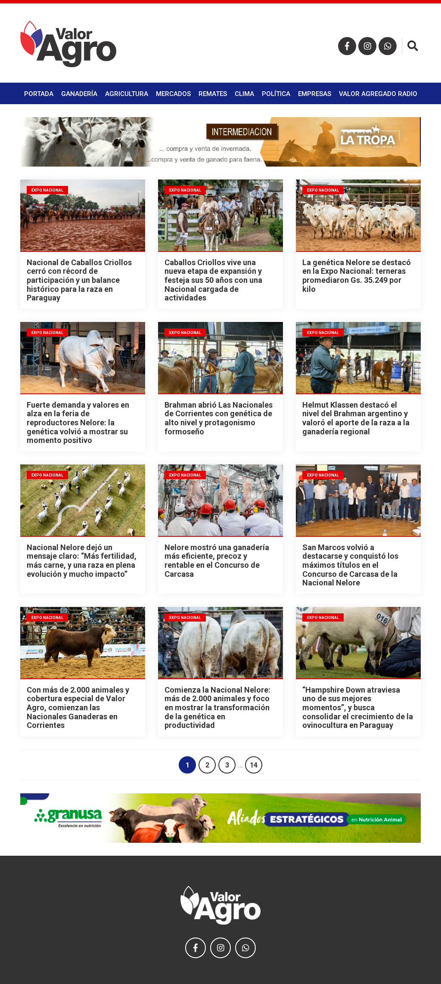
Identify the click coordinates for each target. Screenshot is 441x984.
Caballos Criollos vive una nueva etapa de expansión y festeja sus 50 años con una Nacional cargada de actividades (213, 280)
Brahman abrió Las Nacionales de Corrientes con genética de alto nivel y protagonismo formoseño (219, 418)
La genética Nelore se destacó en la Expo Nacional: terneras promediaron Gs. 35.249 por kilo (356, 276)
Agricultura (126, 94)
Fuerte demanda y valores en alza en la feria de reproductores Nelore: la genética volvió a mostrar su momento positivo (78, 422)
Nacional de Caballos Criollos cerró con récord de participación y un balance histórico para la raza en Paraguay (79, 280)
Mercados (173, 94)
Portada (38, 94)
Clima (244, 94)
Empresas (314, 94)
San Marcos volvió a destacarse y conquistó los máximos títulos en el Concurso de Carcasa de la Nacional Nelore (350, 565)
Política (276, 94)
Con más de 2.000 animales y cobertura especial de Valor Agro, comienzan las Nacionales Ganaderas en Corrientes (78, 707)
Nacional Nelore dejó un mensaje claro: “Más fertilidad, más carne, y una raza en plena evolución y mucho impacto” (82, 561)
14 (254, 765)
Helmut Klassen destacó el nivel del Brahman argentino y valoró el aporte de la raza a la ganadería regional (356, 418)
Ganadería (79, 94)
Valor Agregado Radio (378, 94)
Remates (213, 94)
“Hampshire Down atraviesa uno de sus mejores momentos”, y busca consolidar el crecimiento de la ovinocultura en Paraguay (357, 707)
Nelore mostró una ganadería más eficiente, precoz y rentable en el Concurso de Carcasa (217, 561)
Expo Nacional (47, 190)
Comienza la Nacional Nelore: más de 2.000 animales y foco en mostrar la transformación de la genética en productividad (217, 707)
